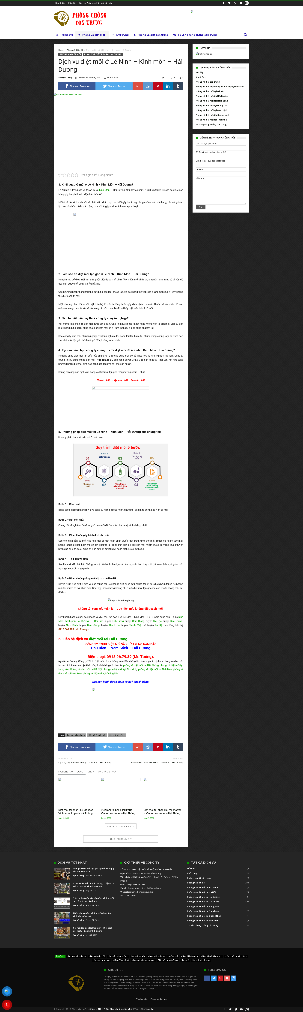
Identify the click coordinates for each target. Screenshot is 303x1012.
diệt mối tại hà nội (121, 960)
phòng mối (173, 956)
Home (60, 50)
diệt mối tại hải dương (211, 956)
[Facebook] (223, 3)
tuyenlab (150, 1009)
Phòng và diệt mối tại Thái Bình (211, 119)
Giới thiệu (60, 3)
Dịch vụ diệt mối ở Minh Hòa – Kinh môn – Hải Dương (156, 760)
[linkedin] (168, 86)
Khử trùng (201, 77)
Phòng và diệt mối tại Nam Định (211, 110)
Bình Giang (118, 621)
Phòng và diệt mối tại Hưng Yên (211, 105)
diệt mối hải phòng (189, 956)
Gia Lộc (157, 621)
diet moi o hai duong (75, 735)
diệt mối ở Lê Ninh (117, 735)
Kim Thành (176, 621)
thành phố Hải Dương (77, 621)
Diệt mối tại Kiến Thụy (168, 960)
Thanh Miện (135, 625)
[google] (138, 86)
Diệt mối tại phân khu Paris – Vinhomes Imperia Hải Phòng (118, 811)
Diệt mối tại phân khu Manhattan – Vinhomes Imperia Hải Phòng (162, 811)
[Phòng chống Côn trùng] (83, 10)
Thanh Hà (114, 625)
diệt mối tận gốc (138, 956)
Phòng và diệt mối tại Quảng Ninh (212, 115)
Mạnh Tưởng (66, 78)
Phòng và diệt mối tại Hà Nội (86, 669)
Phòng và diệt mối (75, 50)
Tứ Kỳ (158, 625)
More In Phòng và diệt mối (101, 771)
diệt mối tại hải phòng (118, 956)
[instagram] (246, 3)
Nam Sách (72, 625)
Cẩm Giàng (138, 621)
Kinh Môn (104, 190)
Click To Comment (120, 839)
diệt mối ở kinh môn (97, 735)
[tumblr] (178, 86)
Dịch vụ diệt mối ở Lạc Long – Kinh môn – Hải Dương (84, 760)
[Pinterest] (235, 3)
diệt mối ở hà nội (97, 956)
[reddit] (148, 86)
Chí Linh (98, 621)
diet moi (185, 960)
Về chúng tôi (142, 999)
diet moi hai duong (156, 956)
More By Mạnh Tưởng (70, 771)
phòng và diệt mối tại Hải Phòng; (141, 665)
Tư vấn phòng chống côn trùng (211, 124)
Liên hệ (71, 3)
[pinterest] (158, 86)
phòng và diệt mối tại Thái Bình (155, 669)
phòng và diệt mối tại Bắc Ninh (120, 669)
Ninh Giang (93, 625)
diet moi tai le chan (101, 960)
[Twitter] (229, 3)
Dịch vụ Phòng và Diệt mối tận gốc (95, 3)
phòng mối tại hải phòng (236, 956)
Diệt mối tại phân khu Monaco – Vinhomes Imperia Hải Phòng (77, 811)
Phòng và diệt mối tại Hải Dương (103, 54)
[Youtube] (241, 3)
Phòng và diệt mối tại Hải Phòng (212, 100)
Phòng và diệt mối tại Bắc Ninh (229, 86)
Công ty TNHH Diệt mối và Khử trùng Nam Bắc (111, 1009)
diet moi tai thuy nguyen (143, 960)
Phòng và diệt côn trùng (208, 81)
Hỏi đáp (199, 72)
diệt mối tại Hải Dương (108, 639)
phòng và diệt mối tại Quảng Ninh (101, 673)
